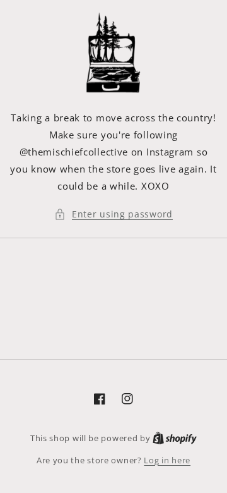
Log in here (167, 460)
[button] (113, 214)
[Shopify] (175, 438)
